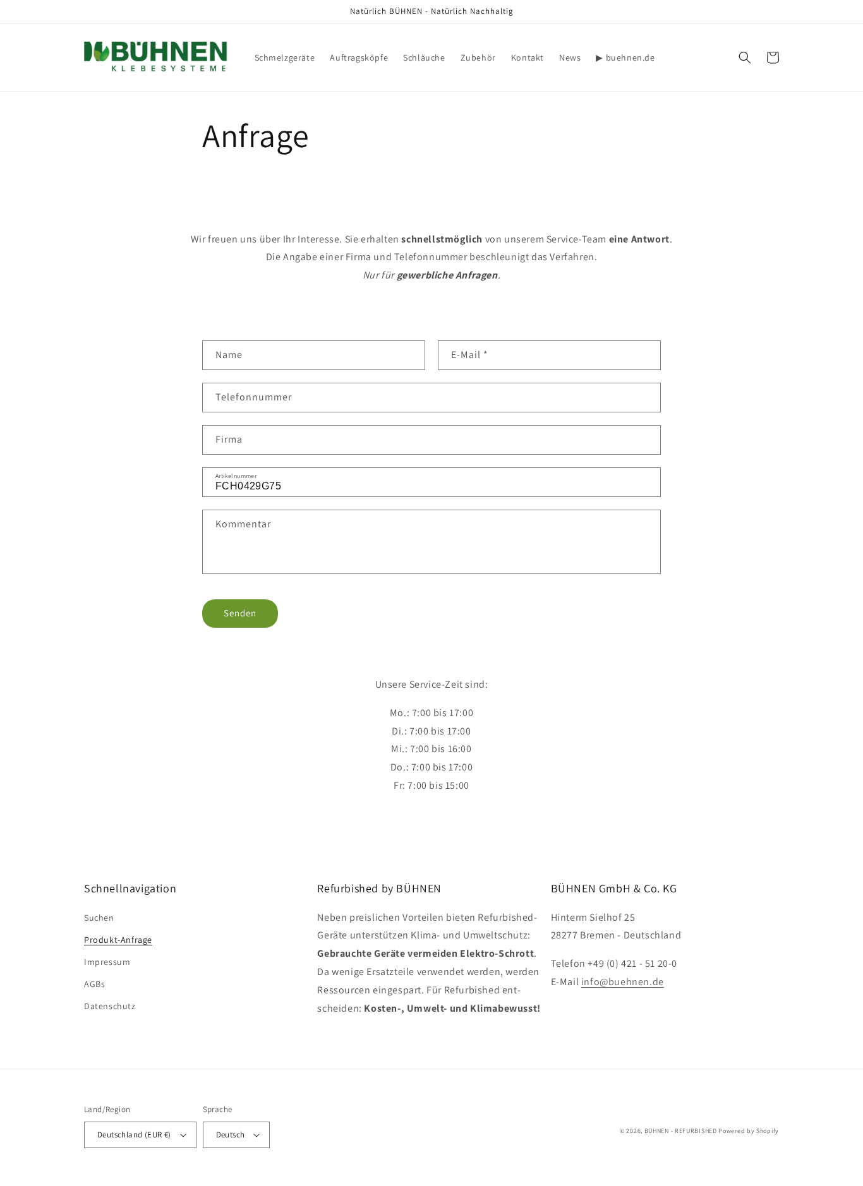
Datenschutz (110, 1006)
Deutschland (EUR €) (134, 1134)
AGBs (94, 984)
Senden (240, 613)
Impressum (107, 961)
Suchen (99, 917)
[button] (745, 57)
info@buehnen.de (622, 981)
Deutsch (230, 1134)
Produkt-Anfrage (118, 939)
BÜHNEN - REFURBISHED (680, 1131)
